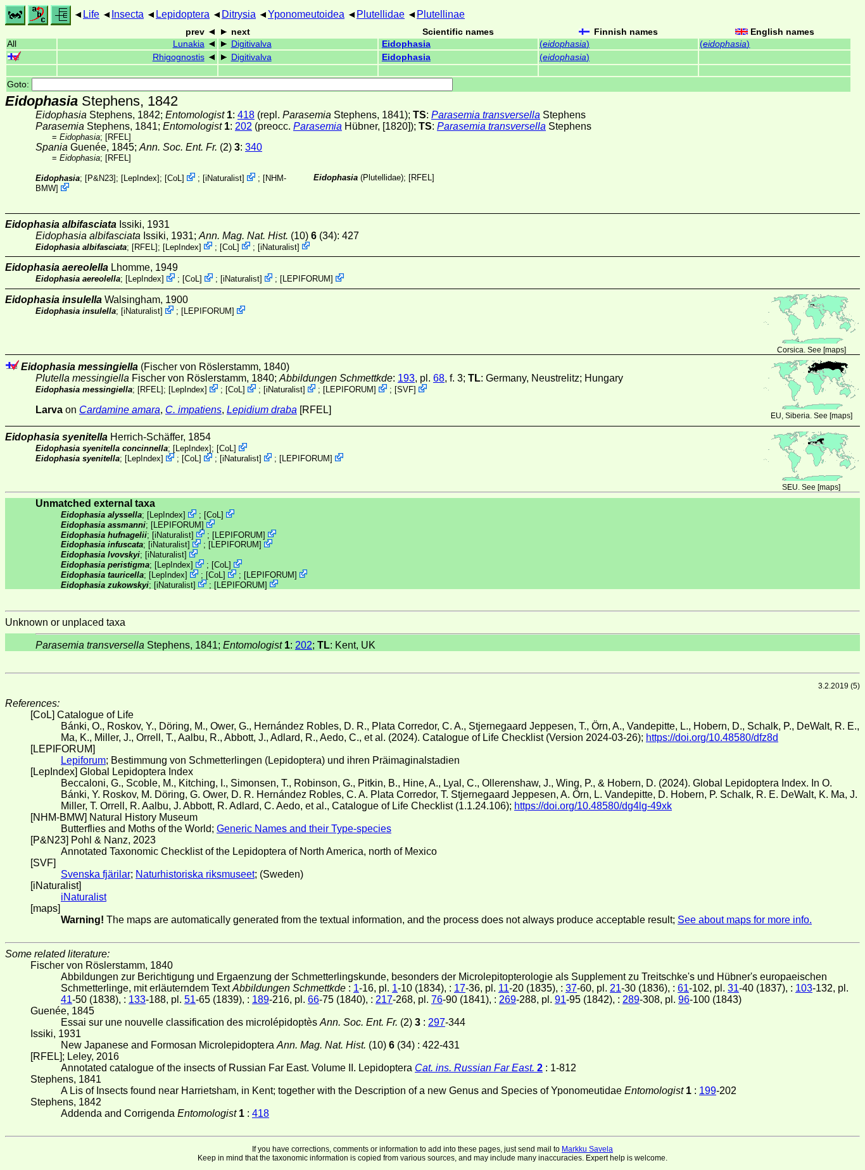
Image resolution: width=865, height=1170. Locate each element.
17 (459, 988)
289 (631, 999)
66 (313, 999)
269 (507, 999)
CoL (174, 178)
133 (137, 999)
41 (66, 999)
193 (406, 378)
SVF (405, 389)
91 (560, 999)
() (565, 44)
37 (571, 988)
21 (615, 988)
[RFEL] (118, 137)
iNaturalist (223, 178)
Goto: (19, 84)
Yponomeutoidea (306, 14)
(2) (189, 147)
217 (384, 999)
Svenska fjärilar (95, 874)
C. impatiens (193, 409)
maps (834, 349)
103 (803, 988)
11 (503, 988)
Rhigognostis (179, 57)
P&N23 (100, 178)
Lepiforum (83, 760)
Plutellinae (441, 14)
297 (436, 1022)
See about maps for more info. (745, 919)
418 (246, 114)
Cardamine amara (119, 409)
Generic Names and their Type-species (304, 828)
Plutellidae (381, 14)
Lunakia (189, 44)
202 (243, 126)
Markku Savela (587, 1149)
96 (684, 999)
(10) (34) (268, 235)
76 (437, 999)
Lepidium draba (262, 409)
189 (260, 999)
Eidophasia (406, 44)
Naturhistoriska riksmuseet (195, 874)
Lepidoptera (183, 14)
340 (253, 147)
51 (190, 999)
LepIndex (140, 178)
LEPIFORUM (306, 278)
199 (707, 1090)
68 (439, 378)
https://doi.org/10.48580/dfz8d (712, 737)
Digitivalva (251, 44)
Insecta (127, 14)
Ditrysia (239, 14)
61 (683, 988)
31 (733, 988)
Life (91, 14)
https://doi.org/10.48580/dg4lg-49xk (593, 805)
